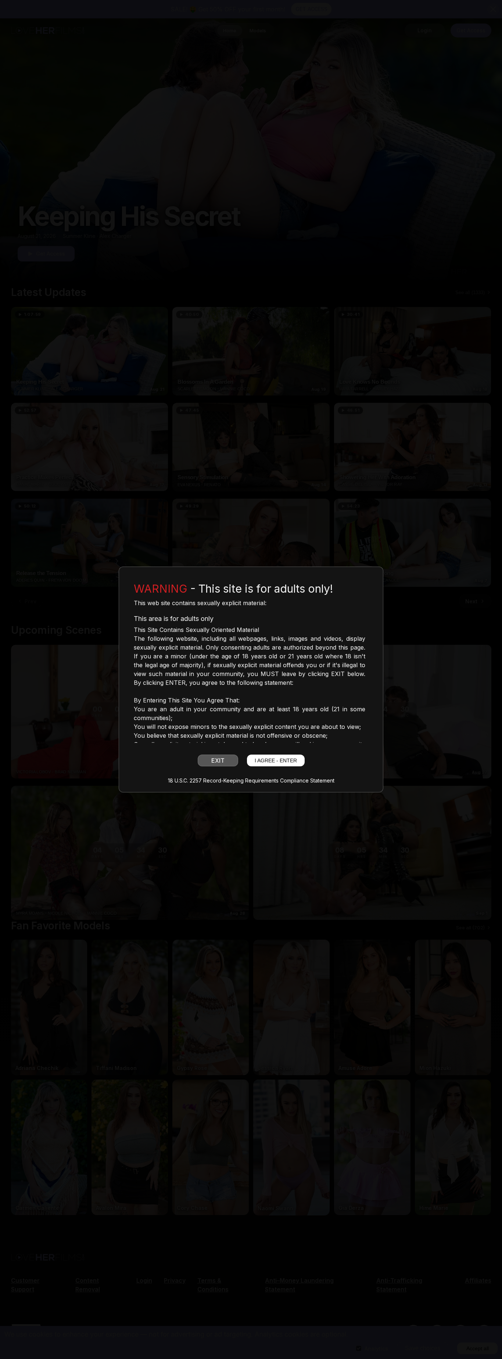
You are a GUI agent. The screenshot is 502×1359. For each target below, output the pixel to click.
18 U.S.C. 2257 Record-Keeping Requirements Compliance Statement (251, 780)
